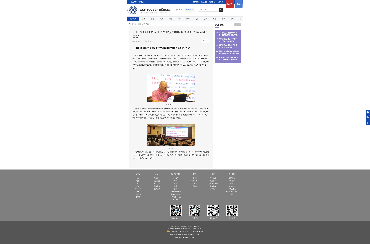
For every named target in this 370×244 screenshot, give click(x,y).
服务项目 (232, 186)
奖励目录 (213, 181)
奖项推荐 (213, 186)
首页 (180, 9)
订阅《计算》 (175, 199)
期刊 (175, 181)
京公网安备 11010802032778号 (178, 231)
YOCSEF (138, 189)
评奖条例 (213, 189)
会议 (138, 178)
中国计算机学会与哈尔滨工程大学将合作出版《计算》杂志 (229, 52)
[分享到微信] (368, 118)
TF (138, 191)
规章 (231, 183)
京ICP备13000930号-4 (196, 231)
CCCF (175, 178)
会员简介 (157, 178)
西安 (152, 19)
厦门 (223, 19)
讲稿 (175, 186)
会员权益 (157, 181)
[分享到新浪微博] (368, 123)
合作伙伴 (157, 189)
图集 (175, 189)
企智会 (138, 197)
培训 (138, 186)
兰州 (214, 19)
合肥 (196, 19)
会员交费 (157, 186)
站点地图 (204, 2)
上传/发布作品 (175, 194)
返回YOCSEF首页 (137, 2)
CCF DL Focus (175, 197)
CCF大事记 (232, 189)
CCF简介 (232, 178)
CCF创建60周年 (232, 191)
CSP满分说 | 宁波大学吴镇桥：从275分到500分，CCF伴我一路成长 (229, 46)
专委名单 (194, 186)
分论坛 (133, 24)
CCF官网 (196, 2)
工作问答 (194, 183)
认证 (138, 183)
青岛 (161, 19)
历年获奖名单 (213, 183)
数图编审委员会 (175, 191)
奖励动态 (213, 178)
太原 (205, 19)
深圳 (170, 19)
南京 (188, 19)
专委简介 (194, 178)
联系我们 (212, 2)
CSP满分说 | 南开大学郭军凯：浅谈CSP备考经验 (228, 40)
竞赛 (138, 181)
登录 (238, 4)
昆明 (232, 19)
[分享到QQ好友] (368, 112)
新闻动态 (133, 19)
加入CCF (230, 4)
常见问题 (220, 2)
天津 (179, 19)
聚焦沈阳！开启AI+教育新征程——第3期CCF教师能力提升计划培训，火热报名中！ (228, 58)
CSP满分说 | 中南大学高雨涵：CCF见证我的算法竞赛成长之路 (229, 34)
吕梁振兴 (138, 194)
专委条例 (194, 181)
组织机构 (232, 181)
